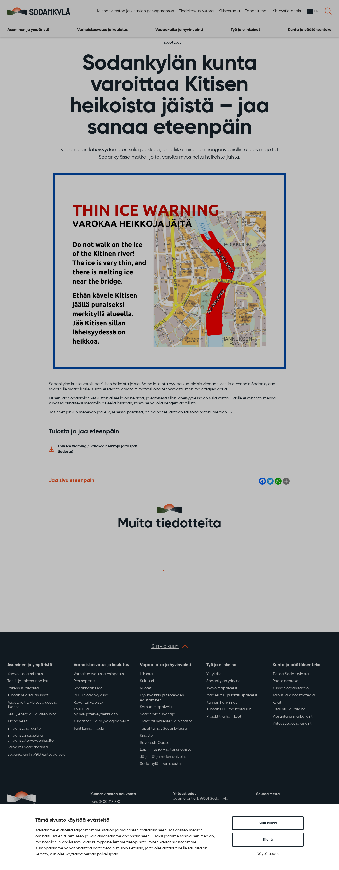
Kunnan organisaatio (291, 688)
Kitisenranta (229, 11)
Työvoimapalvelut (221, 688)
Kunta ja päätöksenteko (310, 30)
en (316, 11)
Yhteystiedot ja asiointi (292, 723)
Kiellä (268, 840)
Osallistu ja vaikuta (289, 709)
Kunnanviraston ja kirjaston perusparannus (135, 11)
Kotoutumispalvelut (156, 707)
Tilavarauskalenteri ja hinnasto (166, 721)
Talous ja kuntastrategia (294, 695)
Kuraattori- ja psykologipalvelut (101, 721)
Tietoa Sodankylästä (291, 674)
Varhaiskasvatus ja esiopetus (99, 674)
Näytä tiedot (268, 854)
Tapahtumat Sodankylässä (163, 728)
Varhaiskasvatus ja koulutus (102, 30)
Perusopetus (84, 681)
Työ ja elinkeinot (245, 30)
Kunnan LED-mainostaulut (228, 709)
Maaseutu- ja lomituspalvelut (231, 695)
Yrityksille (214, 674)
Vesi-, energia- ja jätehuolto (31, 714)
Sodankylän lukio (88, 688)
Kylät (277, 702)
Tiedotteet (171, 43)
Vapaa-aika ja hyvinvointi (179, 30)
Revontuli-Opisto (88, 702)
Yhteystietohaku (287, 11)
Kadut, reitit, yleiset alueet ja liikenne (32, 705)
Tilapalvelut (17, 721)
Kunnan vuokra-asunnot (28, 695)
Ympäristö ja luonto (24, 728)
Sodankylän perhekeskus (161, 764)
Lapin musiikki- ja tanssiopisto (165, 749)
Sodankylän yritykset (224, 681)
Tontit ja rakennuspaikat (28, 681)
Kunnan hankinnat (221, 702)
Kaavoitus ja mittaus (25, 674)
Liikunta (146, 674)
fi (309, 11)
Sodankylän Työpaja (157, 714)
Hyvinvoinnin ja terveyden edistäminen (162, 697)
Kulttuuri (147, 681)
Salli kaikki (268, 823)
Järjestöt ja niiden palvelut (163, 757)
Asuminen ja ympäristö (28, 30)
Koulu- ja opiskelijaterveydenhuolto (96, 711)
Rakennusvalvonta (23, 688)
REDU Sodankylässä (91, 695)
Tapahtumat (256, 11)
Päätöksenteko (285, 681)
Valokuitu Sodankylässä (27, 747)
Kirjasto (146, 735)
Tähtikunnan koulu (89, 728)
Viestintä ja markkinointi (293, 716)
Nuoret (146, 688)
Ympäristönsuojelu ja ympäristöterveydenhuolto (30, 738)
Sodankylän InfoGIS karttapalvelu (36, 754)
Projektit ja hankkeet (223, 716)
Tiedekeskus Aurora (196, 11)
